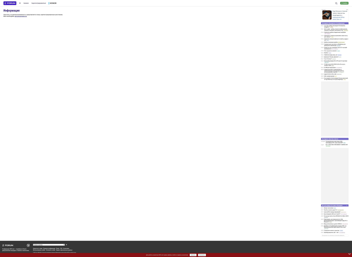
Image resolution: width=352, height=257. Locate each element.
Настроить (202, 255)
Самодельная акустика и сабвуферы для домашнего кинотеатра (335, 45)
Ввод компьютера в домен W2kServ (333, 224)
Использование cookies (39, 250)
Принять (193, 255)
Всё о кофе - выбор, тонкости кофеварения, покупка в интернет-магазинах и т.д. (335, 29)
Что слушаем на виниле (330, 51)
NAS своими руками (329, 76)
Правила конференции (49, 248)
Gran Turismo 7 (328, 59)
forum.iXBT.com (68, 252)
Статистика (66, 248)
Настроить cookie (50, 250)
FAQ (61, 248)
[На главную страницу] (9, 3)
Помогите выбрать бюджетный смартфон (335, 32)
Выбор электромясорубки (331, 42)
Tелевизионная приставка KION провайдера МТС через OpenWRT (334, 142)
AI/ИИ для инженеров (330, 67)
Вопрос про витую (328, 208)
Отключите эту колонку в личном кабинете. (333, 235)
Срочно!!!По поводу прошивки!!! (332, 212)
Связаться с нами (37, 248)
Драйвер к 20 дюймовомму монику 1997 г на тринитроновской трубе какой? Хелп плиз (335, 226)
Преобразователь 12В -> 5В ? (331, 232)
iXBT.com (35, 252)
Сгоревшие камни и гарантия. (332, 230)
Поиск (57, 248)
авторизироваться (21, 16)
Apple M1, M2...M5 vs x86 (330, 74)
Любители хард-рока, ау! (330, 55)
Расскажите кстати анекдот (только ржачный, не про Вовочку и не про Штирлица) (336, 79)
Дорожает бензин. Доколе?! (331, 57)
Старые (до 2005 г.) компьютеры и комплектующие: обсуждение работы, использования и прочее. (334, 71)
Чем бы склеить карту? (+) (330, 210)
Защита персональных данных (64, 250)
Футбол (326, 53)
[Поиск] (336, 3)
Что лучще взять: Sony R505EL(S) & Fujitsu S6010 (336, 216)
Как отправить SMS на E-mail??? (332, 214)
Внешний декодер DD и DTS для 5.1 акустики (335, 61)
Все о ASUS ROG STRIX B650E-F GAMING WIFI (337, 144)
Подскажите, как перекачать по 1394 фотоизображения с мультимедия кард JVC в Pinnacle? (335, 221)
